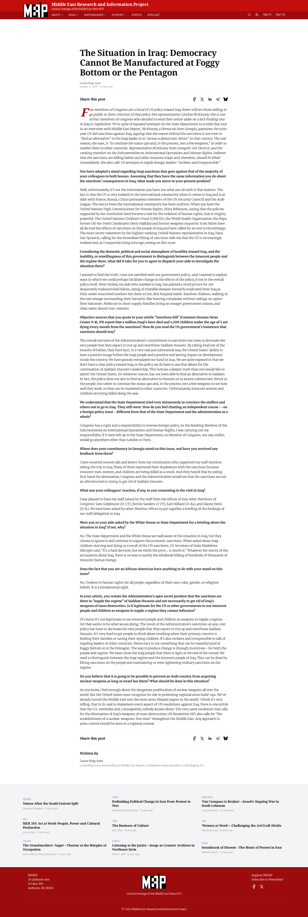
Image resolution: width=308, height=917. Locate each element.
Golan (27, 841)
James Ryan (29, 832)
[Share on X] (202, 99)
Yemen (27, 799)
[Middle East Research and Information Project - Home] (36, 10)
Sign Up (280, 14)
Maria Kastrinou (47, 854)
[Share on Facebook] (194, 99)
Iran (115, 797)
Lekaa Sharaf (30, 854)
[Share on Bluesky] (226, 99)
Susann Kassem (210, 810)
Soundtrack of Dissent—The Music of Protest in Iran (242, 847)
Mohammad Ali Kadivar (125, 810)
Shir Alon (117, 830)
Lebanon (207, 797)
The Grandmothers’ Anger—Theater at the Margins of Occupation (64, 847)
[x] (261, 886)
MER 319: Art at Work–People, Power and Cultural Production (61, 825)
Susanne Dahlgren (33, 808)
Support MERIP (262, 875)
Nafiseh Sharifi (210, 852)
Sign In (267, 14)
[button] (59, 15)
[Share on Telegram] (217, 99)
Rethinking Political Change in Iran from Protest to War (151, 803)
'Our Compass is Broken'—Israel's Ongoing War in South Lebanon (240, 803)
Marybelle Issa (209, 830)
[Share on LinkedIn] (209, 99)
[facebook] (253, 886)
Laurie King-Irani (90, 83)
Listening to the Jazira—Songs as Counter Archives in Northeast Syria (153, 847)
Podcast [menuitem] (153, 15)
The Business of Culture (130, 825)
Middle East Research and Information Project (100, 4)
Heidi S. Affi (118, 854)
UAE (114, 821)
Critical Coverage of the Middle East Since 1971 (78, 9)
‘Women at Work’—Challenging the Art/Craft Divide (241, 825)
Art (25, 819)
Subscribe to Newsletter (267, 879)
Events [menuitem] (137, 15)
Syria (115, 841)
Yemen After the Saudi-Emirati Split (50, 803)
